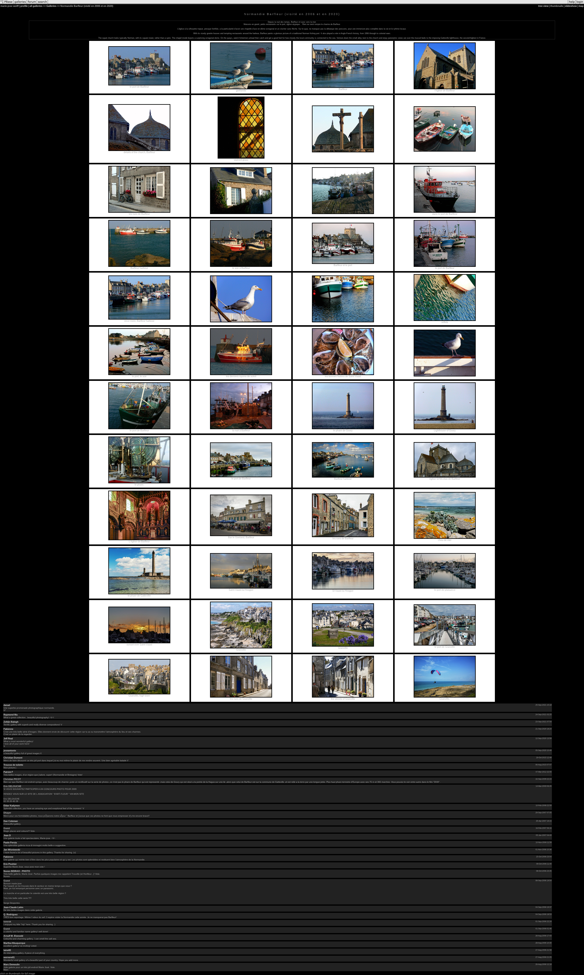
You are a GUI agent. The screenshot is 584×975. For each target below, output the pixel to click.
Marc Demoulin (11, 964)
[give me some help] (572, 3)
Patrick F (8, 772)
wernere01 (9, 957)
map (581, 6)
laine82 (7, 950)
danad (6, 705)
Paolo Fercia (10, 842)
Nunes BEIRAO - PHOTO (16, 871)
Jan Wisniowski (11, 849)
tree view (543, 6)
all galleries (36, 6)
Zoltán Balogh (10, 721)
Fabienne (8, 729)
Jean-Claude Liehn (13, 907)
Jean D (7, 835)
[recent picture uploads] (20, 3)
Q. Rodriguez (10, 914)
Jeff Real (8, 738)
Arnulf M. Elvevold (13, 936)
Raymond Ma (10, 714)
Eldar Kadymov (11, 805)
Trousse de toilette (13, 765)
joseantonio (9, 750)
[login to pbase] (580, 3)
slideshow (571, 6)
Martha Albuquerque (14, 943)
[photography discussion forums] (32, 3)
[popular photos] (308, 3)
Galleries (51, 6)
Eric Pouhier (10, 864)
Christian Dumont (12, 757)
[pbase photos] (7, 3)
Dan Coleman (10, 821)
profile (24, 6)
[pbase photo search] (42, 3)
